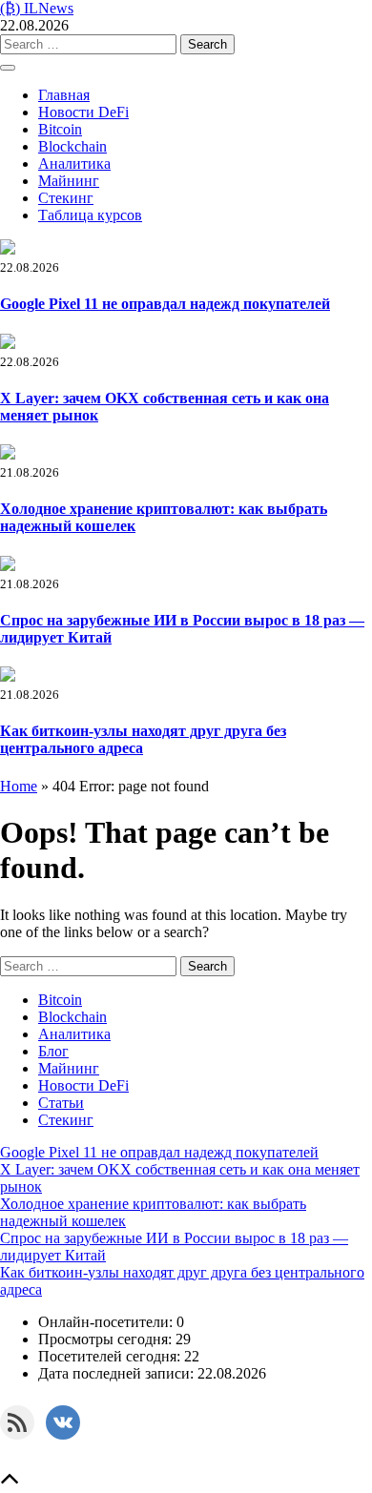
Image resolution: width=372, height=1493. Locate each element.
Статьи (61, 1102)
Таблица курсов (90, 215)
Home (18, 786)
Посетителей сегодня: (111, 1356)
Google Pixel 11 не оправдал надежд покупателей (165, 304)
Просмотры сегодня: (107, 1339)
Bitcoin (60, 129)
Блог (53, 1051)
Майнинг (68, 181)
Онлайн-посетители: (107, 1322)
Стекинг (65, 198)
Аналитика (74, 163)
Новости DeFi (83, 112)
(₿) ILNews (36, 8)
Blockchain (72, 146)
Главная (64, 95)
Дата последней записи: (117, 1373)
